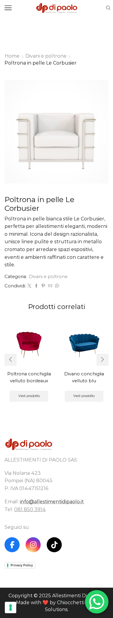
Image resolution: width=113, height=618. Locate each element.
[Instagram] (33, 544)
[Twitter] (29, 285)
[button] (11, 360)
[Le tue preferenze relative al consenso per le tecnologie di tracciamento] (10, 607)
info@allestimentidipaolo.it (52, 501)
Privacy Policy (22, 565)
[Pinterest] (43, 285)
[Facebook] (36, 285)
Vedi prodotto (29, 396)
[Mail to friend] (50, 285)
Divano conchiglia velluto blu (84, 377)
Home (12, 56)
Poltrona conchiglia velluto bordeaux (29, 377)
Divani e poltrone (46, 56)
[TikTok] (54, 544)
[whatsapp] (56, 285)
